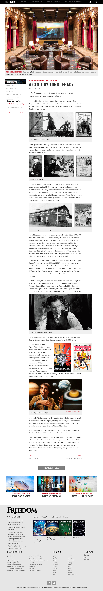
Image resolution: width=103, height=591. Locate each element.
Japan (69, 557)
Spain (69, 568)
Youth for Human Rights (36, 559)
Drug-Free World (34, 555)
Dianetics (10, 557)
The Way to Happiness (35, 564)
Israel (54, 572)
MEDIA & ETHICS (37, 2)
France (55, 568)
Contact (86, 559)
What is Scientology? (13, 561)
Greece (70, 555)
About (85, 557)
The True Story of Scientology (73, 458)
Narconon (32, 568)
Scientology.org (11, 555)
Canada (55, 559)
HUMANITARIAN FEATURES (73, 2)
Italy (54, 574)
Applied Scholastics (35, 570)
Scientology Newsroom (14, 564)
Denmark (55, 564)
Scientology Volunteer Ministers (16, 570)
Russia (70, 566)
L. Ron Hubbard (11, 559)
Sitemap (86, 555)
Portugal (70, 564)
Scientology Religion (13, 563)
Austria (55, 555)
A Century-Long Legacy (15, 104)
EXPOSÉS (23, 2)
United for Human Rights (36, 557)
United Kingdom (72, 574)
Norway (70, 563)
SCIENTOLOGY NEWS (53, 2)
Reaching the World (14, 101)
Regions (57, 552)
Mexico (55, 566)
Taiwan (70, 572)
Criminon (32, 566)
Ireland (55, 570)
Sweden (70, 570)
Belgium (55, 557)
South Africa (56, 561)
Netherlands (71, 559)
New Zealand (71, 561)
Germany (55, 563)
